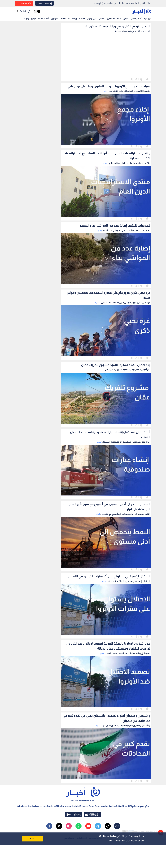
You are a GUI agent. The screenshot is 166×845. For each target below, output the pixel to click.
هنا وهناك (65, 19)
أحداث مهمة (43, 19)
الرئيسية (147, 19)
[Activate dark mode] (37, 11)
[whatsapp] (78, 826)
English (22, 11)
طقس (102, 19)
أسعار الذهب (136, 19)
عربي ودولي (91, 19)
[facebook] (49, 826)
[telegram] (98, 826)
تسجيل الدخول (43, 3)
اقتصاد (82, 19)
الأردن (125, 19)
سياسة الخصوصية (115, 840)
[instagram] (69, 826)
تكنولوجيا (54, 19)
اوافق (32, 838)
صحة (119, 19)
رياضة (74, 19)
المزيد (106, 91)
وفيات (26, 19)
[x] (59, 826)
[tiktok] (108, 826)
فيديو (33, 19)
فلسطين (111, 19)
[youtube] (88, 826)
